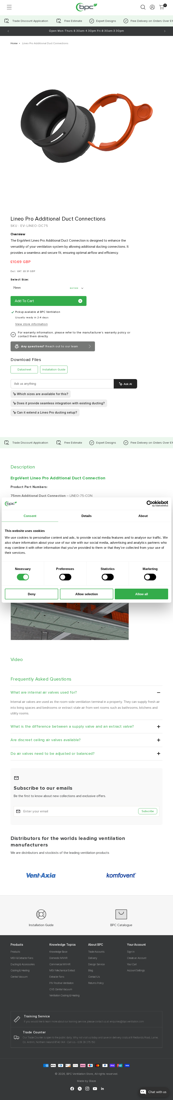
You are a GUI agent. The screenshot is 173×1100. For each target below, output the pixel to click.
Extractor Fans (56, 976)
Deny (31, 594)
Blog (90, 970)
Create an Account (136, 958)
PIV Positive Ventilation (61, 983)
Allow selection (86, 594)
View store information (31, 324)
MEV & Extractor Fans (22, 958)
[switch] (65, 577)
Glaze (92, 1081)
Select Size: (20, 279)
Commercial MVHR (59, 964)
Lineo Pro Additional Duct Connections (45, 43)
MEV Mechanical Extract (62, 970)
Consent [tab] (30, 516)
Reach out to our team (49, 346)
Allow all (141, 594)
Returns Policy (96, 983)
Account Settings (136, 970)
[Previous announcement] (8, 31)
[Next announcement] (164, 31)
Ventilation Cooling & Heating (64, 995)
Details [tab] (86, 516)
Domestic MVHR (58, 958)
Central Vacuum (19, 976)
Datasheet (24, 369)
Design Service (96, 964)
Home (14, 43)
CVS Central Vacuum (60, 989)
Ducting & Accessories (23, 964)
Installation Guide (53, 369)
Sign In (131, 951)
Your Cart (132, 964)
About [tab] (143, 516)
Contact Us (94, 976)
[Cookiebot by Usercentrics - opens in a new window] (149, 504)
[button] (9, 7)
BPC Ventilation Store (79, 1073)
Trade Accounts (96, 951)
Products (15, 951)
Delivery (92, 958)
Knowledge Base (58, 951)
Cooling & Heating (20, 970)
